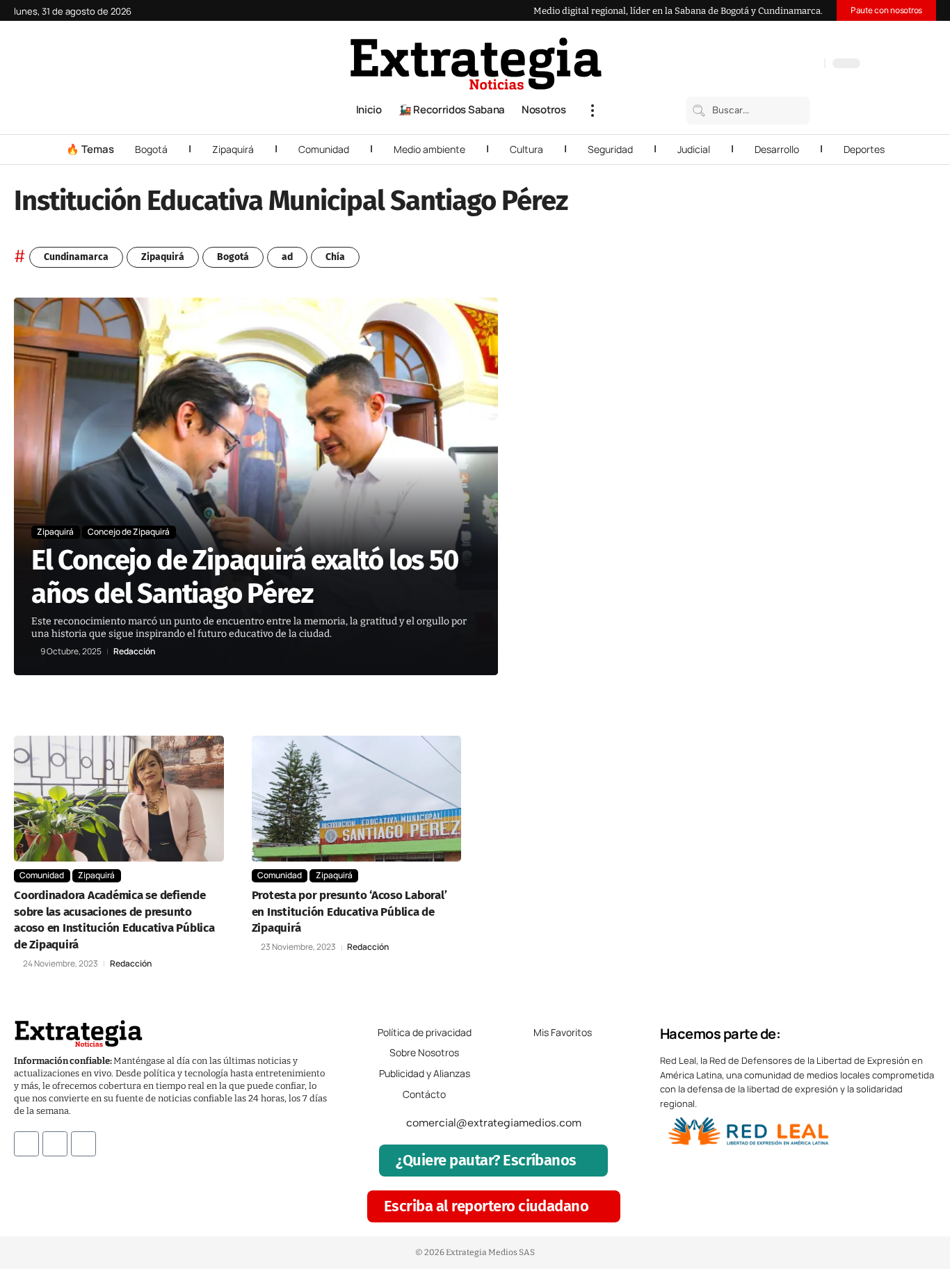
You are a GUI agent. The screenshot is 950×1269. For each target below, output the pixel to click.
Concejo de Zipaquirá (129, 531)
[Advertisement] (848, 506)
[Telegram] (796, 64)
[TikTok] (782, 64)
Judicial (693, 149)
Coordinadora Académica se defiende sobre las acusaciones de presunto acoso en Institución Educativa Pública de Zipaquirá (114, 920)
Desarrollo (777, 149)
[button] (592, 110)
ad (287, 257)
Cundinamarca (76, 257)
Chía (335, 257)
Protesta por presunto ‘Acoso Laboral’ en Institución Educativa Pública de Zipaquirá (349, 912)
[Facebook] (741, 64)
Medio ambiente (429, 149)
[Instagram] (768, 64)
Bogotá (151, 149)
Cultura (526, 149)
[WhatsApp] (810, 64)
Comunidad (323, 149)
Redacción (134, 651)
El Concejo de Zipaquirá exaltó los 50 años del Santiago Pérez (244, 577)
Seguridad (610, 149)
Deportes (864, 149)
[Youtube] (83, 1143)
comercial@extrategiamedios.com (493, 1122)
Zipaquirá (233, 149)
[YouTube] (755, 64)
